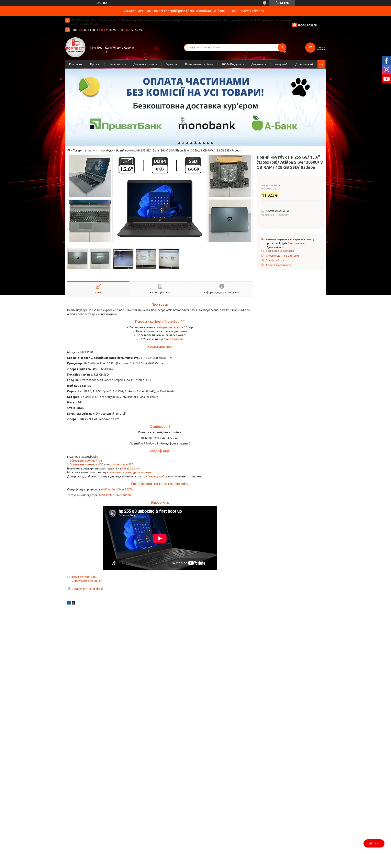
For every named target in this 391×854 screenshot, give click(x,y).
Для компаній (304, 64)
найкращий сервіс (169, 327)
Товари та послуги (85, 150)
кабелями (115, 472)
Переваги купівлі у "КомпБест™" (160, 321)
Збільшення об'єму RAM (86, 460)
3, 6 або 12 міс (130, 468)
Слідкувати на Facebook (87, 588)
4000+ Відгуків (231, 64)
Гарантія (171, 64)
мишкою (146, 472)
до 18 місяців (174, 339)
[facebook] (69, 603)
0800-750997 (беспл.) (248, 11)
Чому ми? (281, 64)
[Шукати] (282, 47)
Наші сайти (116, 64)
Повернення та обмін (199, 64)
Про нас (95, 64)
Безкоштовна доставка (280, 250)
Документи (258, 64)
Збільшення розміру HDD (86, 464)
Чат (377, 843)
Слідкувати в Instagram (86, 580)
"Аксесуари (155, 476)
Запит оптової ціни (84, 576)
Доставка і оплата (145, 64)
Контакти (75, 64)
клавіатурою (131, 472)
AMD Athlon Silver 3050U (117, 489)
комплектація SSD (121, 464)
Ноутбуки (107, 150)
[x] (73, 603)
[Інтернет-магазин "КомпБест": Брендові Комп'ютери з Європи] (75, 47)
